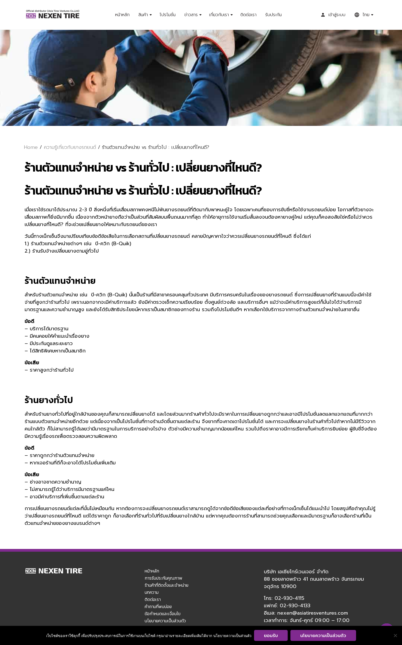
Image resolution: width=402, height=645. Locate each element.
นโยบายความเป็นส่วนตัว (165, 620)
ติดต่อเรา (248, 15)
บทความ (152, 592)
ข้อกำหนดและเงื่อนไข (162, 613)
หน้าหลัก (122, 15)
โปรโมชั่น (167, 15)
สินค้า (143, 15)
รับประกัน (273, 15)
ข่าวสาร (191, 15)
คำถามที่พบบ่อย (158, 606)
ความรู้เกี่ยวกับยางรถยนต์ (70, 147)
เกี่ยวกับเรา (219, 15)
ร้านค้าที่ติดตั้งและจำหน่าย (166, 585)
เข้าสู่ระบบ (336, 15)
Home (31, 147)
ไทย (365, 15)
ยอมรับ (271, 635)
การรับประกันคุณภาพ (163, 578)
